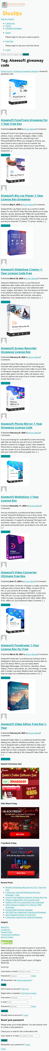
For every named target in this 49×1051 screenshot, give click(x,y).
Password (5, 976)
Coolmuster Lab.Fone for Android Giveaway (23, 917)
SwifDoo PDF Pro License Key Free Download (24, 902)
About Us (5, 927)
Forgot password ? (24, 980)
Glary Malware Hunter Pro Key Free (20, 915)
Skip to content (7, 19)
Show (33, 976)
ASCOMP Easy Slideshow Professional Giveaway (25, 912)
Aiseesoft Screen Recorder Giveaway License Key (19, 350)
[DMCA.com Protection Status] (6, 943)
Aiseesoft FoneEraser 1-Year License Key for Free (20, 647)
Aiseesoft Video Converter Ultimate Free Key (19, 574)
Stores (8, 26)
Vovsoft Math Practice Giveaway (19, 910)
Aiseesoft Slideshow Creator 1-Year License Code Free (22, 271)
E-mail (3, 1002)
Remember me (9, 980)
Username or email (9, 971)
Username (5, 997)
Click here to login (28, 993)
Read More (5, 155)
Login (7, 50)
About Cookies (7, 937)
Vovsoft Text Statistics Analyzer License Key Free (26, 897)
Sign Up (25, 989)
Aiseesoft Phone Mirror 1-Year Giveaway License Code (21, 425)
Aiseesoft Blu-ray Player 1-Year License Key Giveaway (22, 197)
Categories (10, 23)
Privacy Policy (6, 932)
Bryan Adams (30, 129)
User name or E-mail (9, 1035)
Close (3, 1049)
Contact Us (5, 929)
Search (25, 54)
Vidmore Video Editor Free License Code (22, 900)
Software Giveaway (13, 28)
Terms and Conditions (10, 934)
